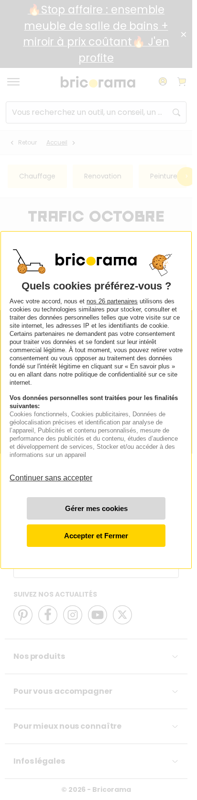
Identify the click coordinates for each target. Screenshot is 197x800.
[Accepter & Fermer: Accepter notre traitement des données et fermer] (96, 535)
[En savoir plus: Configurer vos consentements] (96, 508)
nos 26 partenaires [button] (112, 301)
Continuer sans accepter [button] (51, 473)
